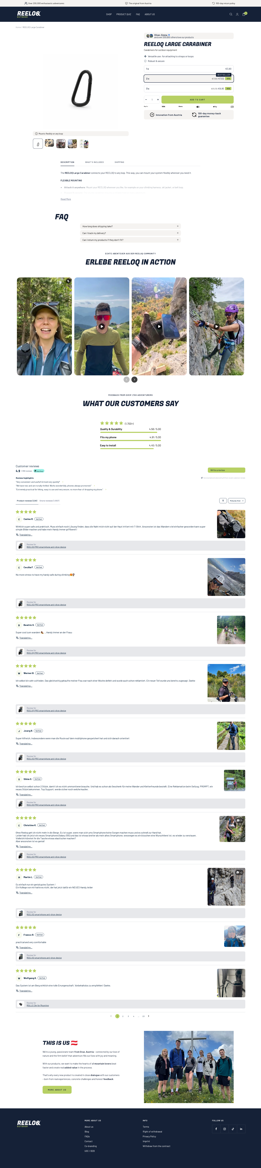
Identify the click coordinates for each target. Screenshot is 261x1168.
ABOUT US (150, 14)
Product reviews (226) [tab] (27, 500)
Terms (146, 1126)
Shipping (119, 162)
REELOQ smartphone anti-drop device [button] (44, 914)
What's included (94, 162)
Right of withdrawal (152, 1131)
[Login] (237, 14)
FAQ (138, 14)
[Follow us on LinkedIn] (241, 1129)
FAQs (87, 1136)
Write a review (217, 470)
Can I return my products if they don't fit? (102, 239)
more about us (57, 1090)
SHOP (109, 14)
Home (18, 27)
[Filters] (223, 500)
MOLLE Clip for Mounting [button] (38, 1005)
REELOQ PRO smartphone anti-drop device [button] (46, 547)
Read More (66, 199)
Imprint (146, 1141)
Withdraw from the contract (156, 1146)
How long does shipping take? (97, 226)
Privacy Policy (149, 1136)
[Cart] (243, 14)
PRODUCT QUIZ (123, 14)
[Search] (231, 14)
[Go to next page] (149, 1016)
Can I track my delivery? (94, 233)
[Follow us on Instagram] (224, 1129)
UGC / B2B (90, 1151)
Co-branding (91, 1146)
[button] (231, 524)
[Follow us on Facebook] (216, 1129)
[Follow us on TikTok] (233, 1129)
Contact (89, 1141)
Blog (87, 1131)
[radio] (189, 68)
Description (67, 162)
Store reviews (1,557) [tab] (49, 500)
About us (89, 1126)
